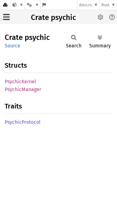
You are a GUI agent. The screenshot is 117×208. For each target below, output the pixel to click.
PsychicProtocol (23, 122)
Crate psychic (53, 17)
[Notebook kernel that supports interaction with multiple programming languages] (18, 5)
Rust (105, 4)
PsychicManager (23, 89)
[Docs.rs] (5, 5)
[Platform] (32, 5)
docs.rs (85, 4)
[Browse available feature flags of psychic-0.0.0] (44, 5)
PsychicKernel (20, 82)
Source (12, 46)
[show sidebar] (6, 17)
